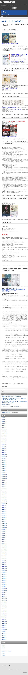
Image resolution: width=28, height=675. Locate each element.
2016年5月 (4, 619)
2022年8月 (4, 507)
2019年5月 (4, 580)
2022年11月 (4, 501)
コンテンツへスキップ (5, 14)
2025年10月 (4, 433)
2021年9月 (4, 529)
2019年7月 (4, 576)
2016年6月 (4, 617)
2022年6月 (4, 511)
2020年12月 (4, 545)
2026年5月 (4, 423)
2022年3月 (4, 517)
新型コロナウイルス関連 (6, 651)
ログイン (25, 672)
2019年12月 (4, 566)
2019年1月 (4, 586)
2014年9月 (4, 625)
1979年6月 (4, 639)
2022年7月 (4, 509)
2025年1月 (4, 452)
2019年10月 (4, 570)
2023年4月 (4, 490)
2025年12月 (4, 429)
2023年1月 (4, 497)
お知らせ (14, 46)
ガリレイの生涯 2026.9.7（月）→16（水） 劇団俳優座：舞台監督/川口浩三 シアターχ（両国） (14, 402)
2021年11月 (4, 525)
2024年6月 (4, 464)
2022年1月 (4, 521)
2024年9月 (4, 458)
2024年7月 (4, 462)
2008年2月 (4, 631)
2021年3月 (4, 539)
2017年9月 (4, 602)
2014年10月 (4, 623)
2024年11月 (4, 456)
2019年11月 (4, 568)
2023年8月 (4, 482)
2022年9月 (4, 505)
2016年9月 (4, 615)
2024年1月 (4, 472)
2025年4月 (4, 446)
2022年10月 (4, 503)
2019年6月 (4, 578)
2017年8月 (4, 604)
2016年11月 (4, 611)
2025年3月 (4, 448)
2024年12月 (4, 454)
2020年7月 (4, 556)
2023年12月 (4, 474)
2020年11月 (4, 547)
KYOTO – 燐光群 (5, 226)
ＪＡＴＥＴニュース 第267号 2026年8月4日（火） (11, 406)
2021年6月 (4, 533)
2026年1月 (4, 427)
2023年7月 (4, 484)
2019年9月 (4, 572)
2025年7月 (4, 440)
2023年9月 (4, 480)
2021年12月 (4, 523)
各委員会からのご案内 (6, 412)
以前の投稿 (4, 386)
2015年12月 (4, 621)
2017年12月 (4, 598)
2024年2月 (4, 470)
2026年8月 (4, 417)
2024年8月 (4, 460)
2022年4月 (4, 515)
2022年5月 (4, 513)
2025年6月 (4, 442)
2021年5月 (4, 535)
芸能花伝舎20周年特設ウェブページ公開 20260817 (11, 396)
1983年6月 (4, 637)
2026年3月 (4, 425)
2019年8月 (4, 574)
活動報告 (18, 46)
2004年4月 (4, 635)
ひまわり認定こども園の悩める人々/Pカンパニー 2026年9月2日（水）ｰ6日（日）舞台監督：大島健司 (14, 399)
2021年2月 (4, 541)
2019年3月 (4, 584)
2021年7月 (4, 531)
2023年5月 (4, 488)
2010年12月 (4, 629)
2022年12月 (4, 499)
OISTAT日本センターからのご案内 (11, 96)
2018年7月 (4, 592)
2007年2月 (4, 633)
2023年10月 (4, 478)
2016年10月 (4, 613)
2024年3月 (4, 468)
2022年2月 (4, 519)
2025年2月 (4, 450)
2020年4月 (4, 562)
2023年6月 (4, 486)
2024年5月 (4, 466)
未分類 (3, 653)
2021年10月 (4, 527)
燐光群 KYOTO (7, 222)
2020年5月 (4, 560)
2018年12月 (4, 588)
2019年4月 (4, 582)
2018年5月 (4, 596)
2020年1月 (4, 564)
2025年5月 (4, 444)
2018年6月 (4, 594)
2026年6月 (4, 421)
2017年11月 (4, 600)
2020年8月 (4, 554)
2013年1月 (4, 627)
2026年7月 (4, 419)
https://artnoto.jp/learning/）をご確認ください (11, 377)
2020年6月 (4, 558)
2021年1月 (4, 543)
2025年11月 (4, 431)
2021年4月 (4, 537)
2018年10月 (4, 590)
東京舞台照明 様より (6, 404)
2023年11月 (4, 476)
